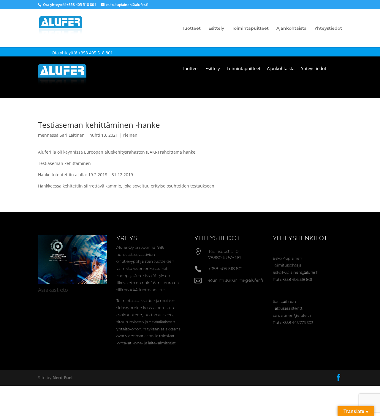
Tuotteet (191, 28)
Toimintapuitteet (250, 28)
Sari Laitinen (72, 135)
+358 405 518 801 (81, 4)
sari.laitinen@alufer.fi (292, 315)
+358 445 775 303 (297, 322)
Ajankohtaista (291, 28)
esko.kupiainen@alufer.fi (295, 272)
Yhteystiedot (328, 28)
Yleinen (130, 135)
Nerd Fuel (62, 377)
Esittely (216, 28)
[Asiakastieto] (72, 282)
